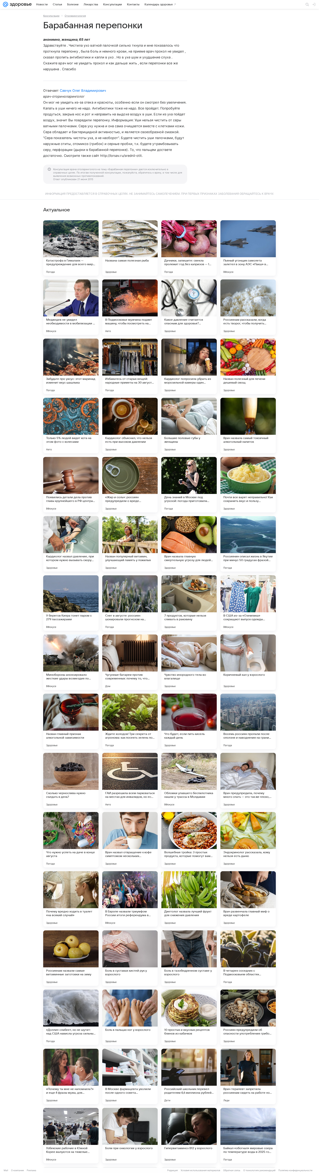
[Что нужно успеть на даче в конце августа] (71, 839)
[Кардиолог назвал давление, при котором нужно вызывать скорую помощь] (71, 544)
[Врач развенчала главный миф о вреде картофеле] (248, 899)
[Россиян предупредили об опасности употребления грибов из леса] (248, 1017)
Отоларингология (75, 15)
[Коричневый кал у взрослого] (248, 662)
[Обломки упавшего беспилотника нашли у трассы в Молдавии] (189, 780)
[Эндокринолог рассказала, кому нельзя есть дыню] (248, 839)
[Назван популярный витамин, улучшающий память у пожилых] (130, 544)
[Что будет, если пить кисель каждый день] (189, 721)
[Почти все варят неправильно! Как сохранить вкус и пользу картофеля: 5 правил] (248, 484)
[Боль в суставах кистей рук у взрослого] (130, 958)
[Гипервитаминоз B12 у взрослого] (189, 1135)
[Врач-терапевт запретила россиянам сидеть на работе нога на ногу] (248, 1076)
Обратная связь (231, 1170)
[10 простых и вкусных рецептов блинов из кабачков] (189, 1017)
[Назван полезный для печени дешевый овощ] (248, 366)
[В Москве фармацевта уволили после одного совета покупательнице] (130, 1076)
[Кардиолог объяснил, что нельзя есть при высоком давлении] (130, 425)
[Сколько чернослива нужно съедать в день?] (71, 780)
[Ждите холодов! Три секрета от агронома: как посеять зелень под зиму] (130, 721)
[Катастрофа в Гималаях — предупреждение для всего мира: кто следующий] (71, 248)
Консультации (51, 15)
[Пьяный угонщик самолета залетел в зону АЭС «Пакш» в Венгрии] (248, 248)
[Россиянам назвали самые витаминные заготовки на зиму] (71, 958)
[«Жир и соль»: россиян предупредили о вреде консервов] (130, 484)
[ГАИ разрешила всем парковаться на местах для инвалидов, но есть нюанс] (130, 780)
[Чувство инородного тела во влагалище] (189, 662)
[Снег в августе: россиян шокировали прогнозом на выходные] (130, 603)
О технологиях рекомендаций (259, 1170)
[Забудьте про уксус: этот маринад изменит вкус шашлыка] (71, 366)
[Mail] (5, 4)
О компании (17, 1170)
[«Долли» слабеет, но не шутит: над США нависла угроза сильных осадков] (71, 1017)
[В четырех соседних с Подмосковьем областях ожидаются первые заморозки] (248, 958)
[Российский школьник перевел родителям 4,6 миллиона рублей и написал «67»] (189, 1076)
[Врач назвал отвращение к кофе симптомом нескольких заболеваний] (130, 839)
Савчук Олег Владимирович (83, 90)
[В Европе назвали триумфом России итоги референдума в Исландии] (130, 899)
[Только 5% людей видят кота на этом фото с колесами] (71, 425)
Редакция (172, 1170)
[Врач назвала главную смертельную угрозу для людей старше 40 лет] (189, 544)
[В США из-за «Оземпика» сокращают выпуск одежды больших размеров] (248, 603)
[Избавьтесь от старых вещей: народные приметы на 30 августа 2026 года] (130, 366)
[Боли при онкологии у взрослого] (130, 1135)
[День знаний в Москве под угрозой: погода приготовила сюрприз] (189, 484)
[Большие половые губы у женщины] (189, 425)
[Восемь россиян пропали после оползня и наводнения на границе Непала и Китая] (248, 721)
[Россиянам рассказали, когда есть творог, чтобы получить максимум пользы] (248, 307)
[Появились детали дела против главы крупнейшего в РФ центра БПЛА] (71, 484)
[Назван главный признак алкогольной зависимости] (71, 721)
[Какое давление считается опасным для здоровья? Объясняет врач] (189, 307)
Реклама (31, 1170)
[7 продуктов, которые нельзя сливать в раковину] (189, 603)
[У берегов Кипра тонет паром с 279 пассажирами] (71, 603)
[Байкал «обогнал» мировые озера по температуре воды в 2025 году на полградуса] (248, 1135)
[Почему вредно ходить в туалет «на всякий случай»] (71, 899)
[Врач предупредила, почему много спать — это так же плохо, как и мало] (248, 780)
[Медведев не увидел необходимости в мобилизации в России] (71, 307)
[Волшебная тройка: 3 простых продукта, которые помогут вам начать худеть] (189, 839)
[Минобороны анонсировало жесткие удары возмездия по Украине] (71, 662)
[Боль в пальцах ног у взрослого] (130, 1017)
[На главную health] (20, 4)
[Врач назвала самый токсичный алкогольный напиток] (248, 425)
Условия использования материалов (200, 1170)
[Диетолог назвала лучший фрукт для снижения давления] (189, 899)
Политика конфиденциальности (295, 1170)
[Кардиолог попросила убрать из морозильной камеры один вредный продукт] (189, 366)
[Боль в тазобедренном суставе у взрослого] (189, 958)
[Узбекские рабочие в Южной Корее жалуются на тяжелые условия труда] (71, 1135)
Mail (6, 1170)
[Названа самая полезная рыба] (130, 248)
